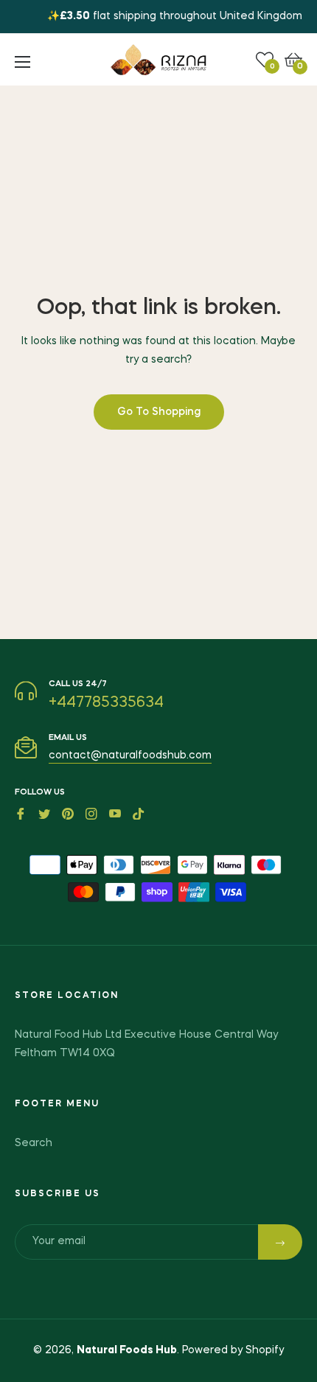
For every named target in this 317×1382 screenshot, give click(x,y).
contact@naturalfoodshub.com (130, 755)
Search (33, 1143)
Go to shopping (159, 412)
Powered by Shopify (233, 1350)
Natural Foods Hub (127, 1350)
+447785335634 (106, 703)
